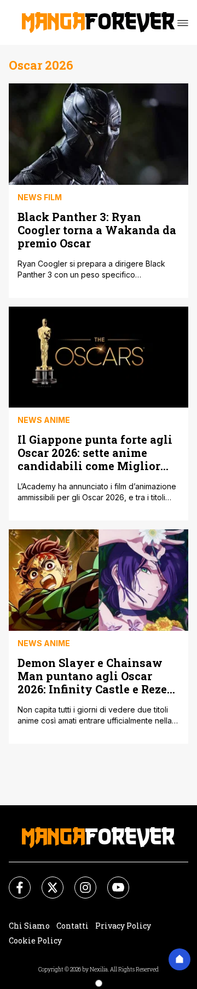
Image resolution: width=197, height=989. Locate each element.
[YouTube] (111, 881)
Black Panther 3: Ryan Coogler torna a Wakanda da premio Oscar (97, 230)
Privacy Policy (123, 925)
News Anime (44, 420)
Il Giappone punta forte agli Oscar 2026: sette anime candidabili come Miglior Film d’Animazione (95, 452)
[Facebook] (13, 881)
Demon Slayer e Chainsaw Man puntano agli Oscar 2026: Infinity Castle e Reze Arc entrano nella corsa (92, 675)
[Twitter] (46, 881)
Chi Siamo (29, 925)
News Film (40, 197)
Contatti (72, 925)
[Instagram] (78, 881)
